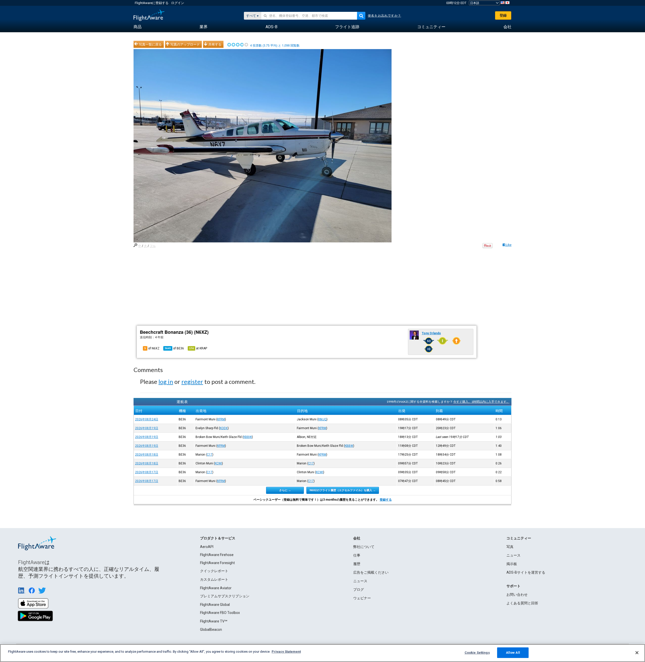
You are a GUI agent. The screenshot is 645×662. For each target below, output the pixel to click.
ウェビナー (362, 598)
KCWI (218, 463)
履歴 (356, 564)
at (198, 348)
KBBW (247, 437)
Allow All (513, 652)
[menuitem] (137, 27)
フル (153, 246)
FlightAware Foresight (217, 563)
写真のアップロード (185, 44)
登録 (503, 15)
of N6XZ (151, 348)
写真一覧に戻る (150, 44)
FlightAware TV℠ (213, 621)
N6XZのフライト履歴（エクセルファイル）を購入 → (343, 490)
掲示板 (511, 564)
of (174, 348)
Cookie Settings (477, 652)
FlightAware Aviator (216, 588)
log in (165, 381)
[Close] (636, 652)
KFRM (221, 419)
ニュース (360, 581)
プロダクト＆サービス (217, 538)
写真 (509, 547)
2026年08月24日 (146, 419)
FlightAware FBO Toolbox (220, 613)
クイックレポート (214, 571)
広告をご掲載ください (371, 572)
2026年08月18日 (146, 454)
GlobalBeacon (211, 630)
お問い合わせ (517, 595)
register (192, 381)
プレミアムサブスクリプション (224, 596)
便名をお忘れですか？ (384, 15)
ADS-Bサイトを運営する (525, 572)
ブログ (358, 589)
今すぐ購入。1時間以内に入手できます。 (481, 401)
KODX (224, 428)
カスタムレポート (214, 579)
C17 (209, 454)
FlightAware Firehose (217, 555)
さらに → (285, 490)
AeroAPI (206, 547)
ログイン (177, 3)
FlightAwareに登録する (152, 3)
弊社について (363, 547)
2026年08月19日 (146, 428)
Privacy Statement (286, 651)
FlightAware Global (215, 605)
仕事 (356, 555)
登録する (386, 499)
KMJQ (322, 419)
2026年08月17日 (146, 472)
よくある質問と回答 (522, 603)
